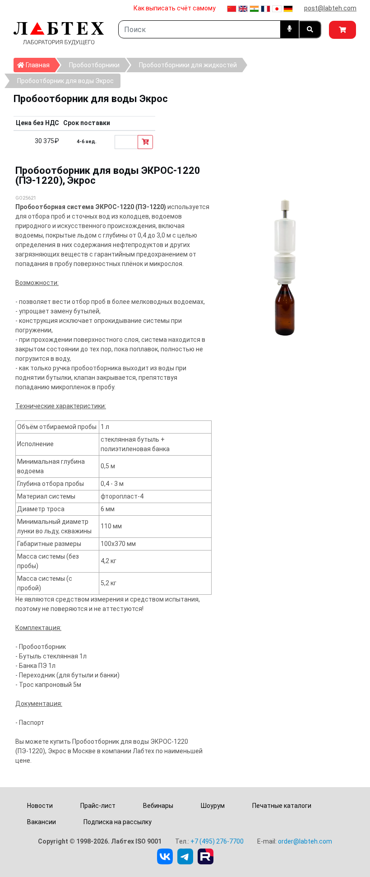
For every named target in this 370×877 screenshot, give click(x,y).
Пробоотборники (94, 65)
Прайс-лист (98, 805)
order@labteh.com (305, 841)
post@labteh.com (330, 8)
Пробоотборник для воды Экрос (65, 80)
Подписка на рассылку (117, 822)
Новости (40, 805)
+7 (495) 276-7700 (217, 841)
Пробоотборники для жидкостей (188, 65)
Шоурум (213, 805)
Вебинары (158, 805)
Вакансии (41, 822)
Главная (39, 65)
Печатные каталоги (281, 805)
